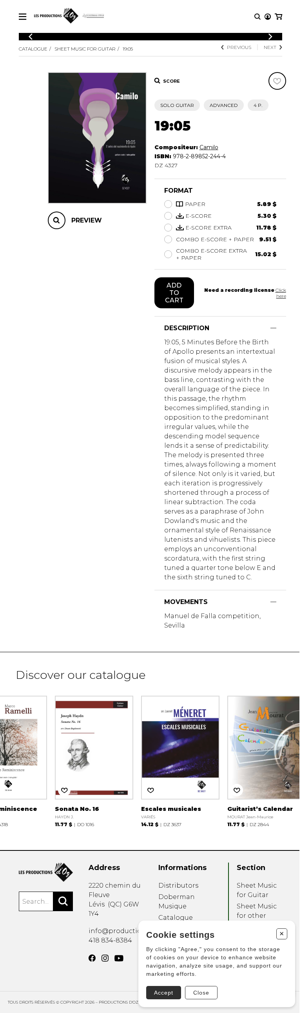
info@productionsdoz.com (133, 931)
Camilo (208, 147)
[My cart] (278, 16)
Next (270, 47)
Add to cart (174, 293)
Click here (281, 293)
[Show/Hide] (273, 328)
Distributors (178, 885)
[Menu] (22, 16)
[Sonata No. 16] (94, 760)
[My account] (268, 16)
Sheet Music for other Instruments (257, 916)
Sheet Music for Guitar (85, 49)
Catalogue (33, 49)
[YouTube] (118, 958)
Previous (239, 47)
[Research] (257, 16)
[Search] (63, 901)
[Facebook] (92, 958)
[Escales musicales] (180, 760)
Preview (86, 220)
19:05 (128, 49)
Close (201, 992)
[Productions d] (46, 872)
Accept (163, 992)
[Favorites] (277, 81)
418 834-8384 (110, 940)
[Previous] (31, 36)
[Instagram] (105, 958)
